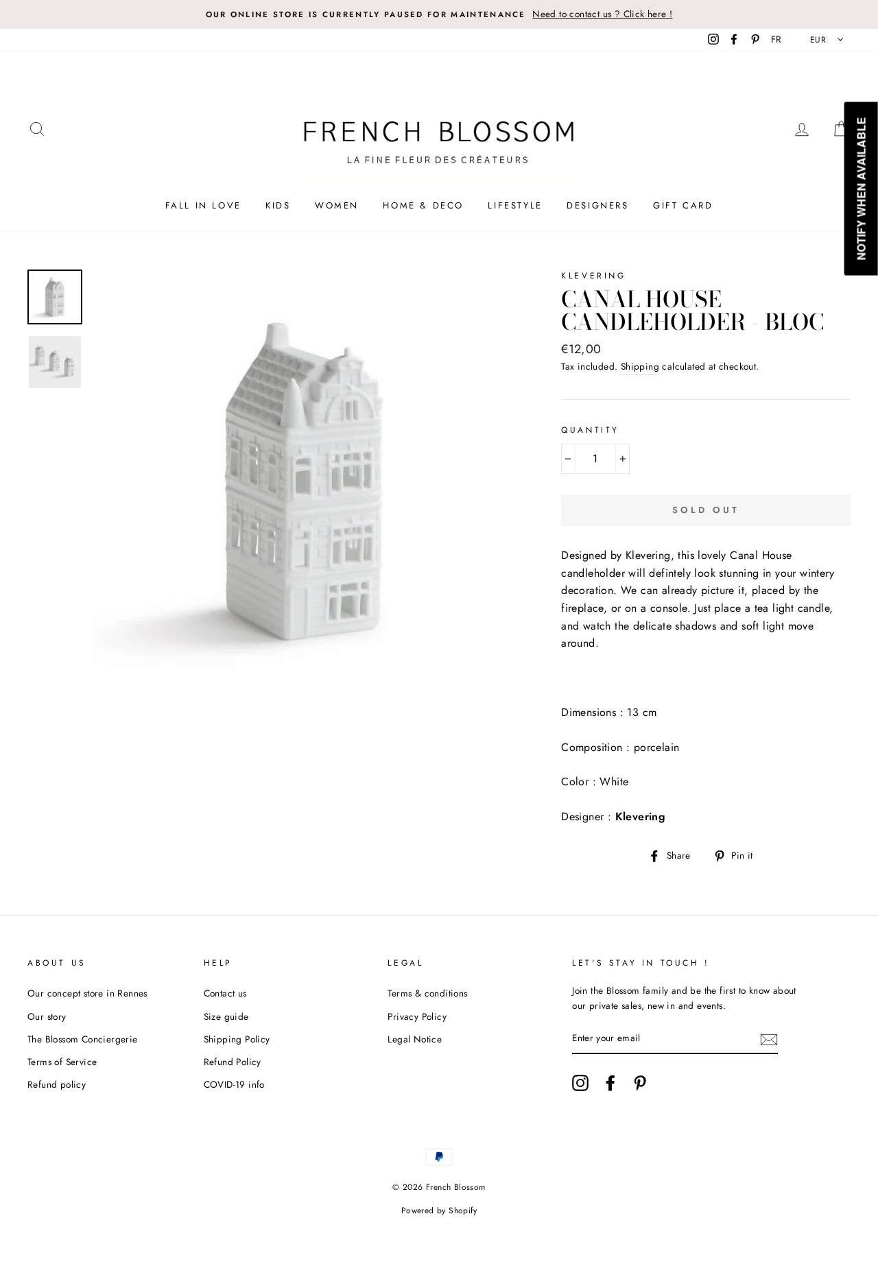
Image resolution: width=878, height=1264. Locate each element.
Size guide (226, 1016)
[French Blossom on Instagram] (580, 1083)
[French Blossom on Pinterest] (640, 1083)
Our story (47, 1016)
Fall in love (203, 205)
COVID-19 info (234, 1084)
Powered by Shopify (439, 1210)
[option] (439, 14)
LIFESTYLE (515, 205)
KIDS (277, 205)
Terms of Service (62, 1062)
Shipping (640, 366)
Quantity (590, 430)
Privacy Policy (417, 1016)
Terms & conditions (427, 993)
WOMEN (337, 205)
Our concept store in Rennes (87, 993)
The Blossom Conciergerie (82, 1039)
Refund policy (56, 1084)
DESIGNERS (597, 205)
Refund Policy (232, 1062)
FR (776, 39)
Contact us (225, 993)
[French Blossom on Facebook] (610, 1083)
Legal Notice (415, 1039)
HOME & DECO (423, 205)
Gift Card (683, 205)
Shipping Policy (237, 1039)
